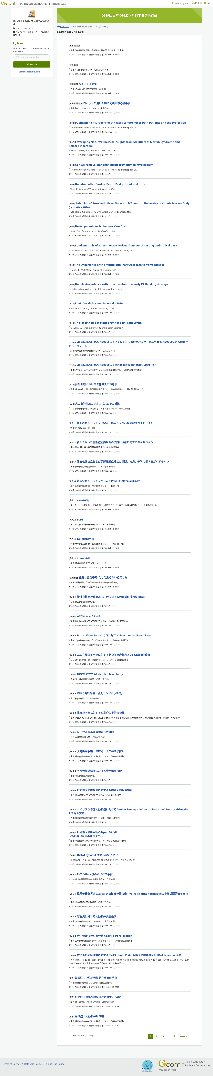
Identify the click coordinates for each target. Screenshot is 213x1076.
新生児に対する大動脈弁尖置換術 (96, 916)
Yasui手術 (83, 500)
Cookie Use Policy (54, 1064)
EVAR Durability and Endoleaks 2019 (98, 303)
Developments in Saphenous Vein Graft (101, 226)
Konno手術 (84, 558)
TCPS (80, 519)
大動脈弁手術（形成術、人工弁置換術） (100, 751)
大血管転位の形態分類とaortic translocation (105, 935)
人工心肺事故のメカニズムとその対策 (97, 403)
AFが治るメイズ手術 (89, 616)
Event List (64, 26)
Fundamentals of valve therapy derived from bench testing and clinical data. (126, 245)
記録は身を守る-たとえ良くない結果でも (103, 577)
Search (21, 43)
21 (174, 1036)
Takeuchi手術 (85, 539)
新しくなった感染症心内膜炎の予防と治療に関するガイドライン (115, 442)
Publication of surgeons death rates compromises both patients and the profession (130, 122)
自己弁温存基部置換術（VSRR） (96, 732)
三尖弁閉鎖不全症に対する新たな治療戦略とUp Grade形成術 (113, 654)
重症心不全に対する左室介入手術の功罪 (100, 712)
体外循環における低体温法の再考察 (96, 384)
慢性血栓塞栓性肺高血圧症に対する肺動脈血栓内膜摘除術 (111, 596)
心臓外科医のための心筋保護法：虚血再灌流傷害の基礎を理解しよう (116, 365)
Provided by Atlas (167, 1069)
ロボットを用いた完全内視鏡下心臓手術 (107, 103)
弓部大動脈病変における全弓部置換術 (99, 770)
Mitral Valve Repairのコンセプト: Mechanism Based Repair (115, 635)
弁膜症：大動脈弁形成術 (89, 1016)
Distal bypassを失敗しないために (97, 855)
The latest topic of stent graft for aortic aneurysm (108, 322)
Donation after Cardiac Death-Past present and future (111, 184)
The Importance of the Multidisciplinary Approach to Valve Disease (119, 264)
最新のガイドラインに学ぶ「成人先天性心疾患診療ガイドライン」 (116, 423)
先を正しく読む (88, 84)
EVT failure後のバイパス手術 (95, 874)
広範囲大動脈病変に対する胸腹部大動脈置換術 (104, 790)
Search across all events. (29, 72)
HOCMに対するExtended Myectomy (100, 674)
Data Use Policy (32, 1064)
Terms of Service (11, 1064)
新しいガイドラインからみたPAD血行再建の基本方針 (108, 481)
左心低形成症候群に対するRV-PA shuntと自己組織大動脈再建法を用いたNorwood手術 (129, 955)
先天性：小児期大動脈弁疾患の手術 (96, 977)
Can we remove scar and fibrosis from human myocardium (114, 164)
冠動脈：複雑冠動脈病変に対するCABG (98, 997)
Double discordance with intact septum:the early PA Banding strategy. (122, 284)
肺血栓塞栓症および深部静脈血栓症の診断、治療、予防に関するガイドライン (123, 461)
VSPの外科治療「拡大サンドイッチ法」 (100, 693)
